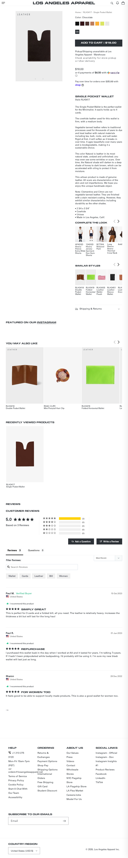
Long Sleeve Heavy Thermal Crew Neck (112, 248)
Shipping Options (48, 769)
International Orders (45, 776)
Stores (70, 773)
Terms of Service (17, 776)
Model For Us (74, 799)
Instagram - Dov (105, 757)
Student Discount (47, 790)
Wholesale (72, 769)
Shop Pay (43, 765)
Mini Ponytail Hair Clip (54, 408)
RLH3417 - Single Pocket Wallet (97, 12)
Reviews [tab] (12, 550)
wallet (12, 576)
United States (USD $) (22, 850)
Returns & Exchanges (44, 755)
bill (51, 576)
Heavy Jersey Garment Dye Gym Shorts (90, 250)
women (63, 576)
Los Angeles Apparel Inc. (107, 849)
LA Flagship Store (76, 786)
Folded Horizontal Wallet (90, 291)
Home (78, 12)
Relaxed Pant (100, 247)
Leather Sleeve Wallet (110, 291)
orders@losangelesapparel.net (25, 771)
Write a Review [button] (111, 541)
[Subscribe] (64, 820)
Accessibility (15, 797)
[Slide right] (42, 78)
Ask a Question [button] (83, 541)
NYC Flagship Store (74, 780)
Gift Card (43, 786)
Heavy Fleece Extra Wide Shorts (80, 249)
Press (69, 757)
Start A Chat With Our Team (18, 790)
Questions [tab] (34, 550)
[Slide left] (35, 78)
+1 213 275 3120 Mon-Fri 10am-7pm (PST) (19, 759)
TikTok (99, 782)
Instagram (46, 322)
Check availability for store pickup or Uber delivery (95, 59)
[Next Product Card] (118, 221)
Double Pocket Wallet (78, 291)
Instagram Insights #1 (106, 763)
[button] (3, 3)
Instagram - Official (106, 752)
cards (25, 576)
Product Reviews (105, 769)
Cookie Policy (16, 784)
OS (77, 32)
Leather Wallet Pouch (100, 291)
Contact (70, 765)
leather (38, 576)
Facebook (101, 773)
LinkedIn (100, 778)
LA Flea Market (74, 790)
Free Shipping (45, 782)
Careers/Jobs (73, 794)
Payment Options (47, 761)
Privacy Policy (16, 780)
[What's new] (117, 3)
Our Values (72, 752)
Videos (70, 761)
